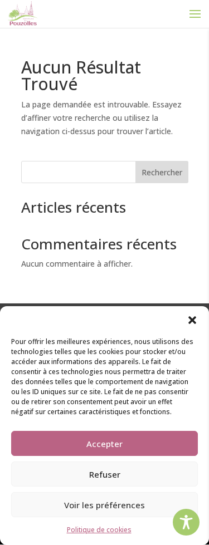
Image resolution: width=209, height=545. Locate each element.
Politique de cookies (99, 529)
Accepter (104, 443)
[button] (192, 320)
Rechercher (162, 172)
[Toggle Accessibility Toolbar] (186, 522)
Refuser (104, 474)
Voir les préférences (104, 504)
